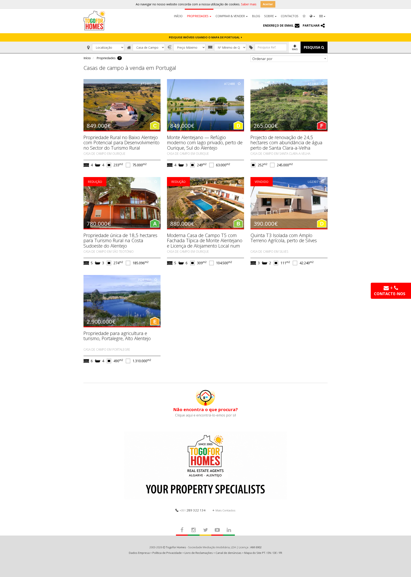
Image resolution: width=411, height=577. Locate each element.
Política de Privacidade (167, 553)
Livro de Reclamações (199, 553)
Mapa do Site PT (254, 553)
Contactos (289, 16)
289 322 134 (193, 510)
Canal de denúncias (228, 553)
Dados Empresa (139, 553)
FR (280, 553)
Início (178, 16)
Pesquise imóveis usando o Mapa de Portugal (205, 37)
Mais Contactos (225, 510)
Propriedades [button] (198, 16)
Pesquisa (312, 47)
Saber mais (248, 4)
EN (269, 553)
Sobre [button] (269, 16)
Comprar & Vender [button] (231, 16)
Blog (256, 16)
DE (275, 553)
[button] (312, 16)
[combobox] (289, 59)
